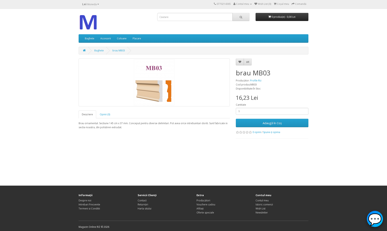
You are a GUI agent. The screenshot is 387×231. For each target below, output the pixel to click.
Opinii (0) (105, 114)
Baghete (89, 38)
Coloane (122, 38)
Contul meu (262, 200)
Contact (142, 200)
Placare (137, 38)
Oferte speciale (205, 212)
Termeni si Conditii (89, 208)
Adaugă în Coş (272, 123)
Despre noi (85, 200)
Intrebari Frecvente (89, 204)
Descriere (87, 114)
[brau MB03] (154, 82)
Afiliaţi (200, 208)
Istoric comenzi (264, 204)
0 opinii (257, 132)
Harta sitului (144, 208)
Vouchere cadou (206, 204)
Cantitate (241, 104)
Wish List (260, 208)
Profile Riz (255, 80)
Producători (203, 200)
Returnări (143, 204)
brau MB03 (118, 50)
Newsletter (262, 212)
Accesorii (105, 38)
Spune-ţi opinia (271, 132)
